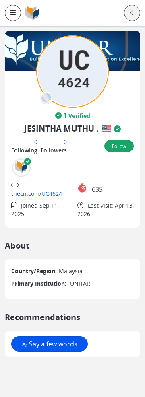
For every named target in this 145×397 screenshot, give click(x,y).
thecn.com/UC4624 (36, 193)
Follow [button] (119, 146)
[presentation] (46, 98)
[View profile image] (72, 71)
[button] (13, 13)
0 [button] (35, 142)
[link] (32, 13)
